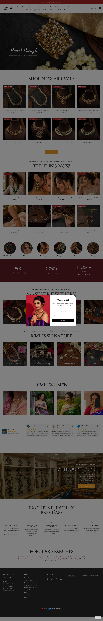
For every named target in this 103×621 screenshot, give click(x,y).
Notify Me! (63, 320)
